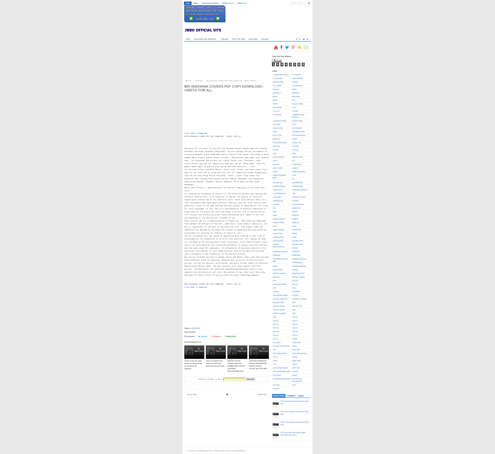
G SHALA (295, 150)
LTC (274, 208)
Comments (291, 396)
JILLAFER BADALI (279, 193)
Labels (301, 396)
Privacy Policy (228, 3)
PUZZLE (295, 281)
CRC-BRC (276, 124)
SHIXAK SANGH (279, 310)
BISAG (275, 100)
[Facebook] (282, 48)
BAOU (275, 96)
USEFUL (295, 372)
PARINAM (276, 255)
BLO (293, 100)
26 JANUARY (278, 78)
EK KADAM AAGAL (299, 135)
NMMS (294, 233)
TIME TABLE (296, 361)
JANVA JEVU (277, 190)
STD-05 (295, 324)
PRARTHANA (278, 270)
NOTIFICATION (278, 237)
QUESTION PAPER (280, 284)
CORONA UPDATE (279, 121)
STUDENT (276, 342)
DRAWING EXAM (298, 132)
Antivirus (276, 89)
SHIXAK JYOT (297, 306)
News (294, 226)
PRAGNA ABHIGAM (299, 266)
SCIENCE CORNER (299, 299)
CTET (294, 124)
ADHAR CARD (278, 82)
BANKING (295, 93)
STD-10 (276, 335)
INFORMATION (297, 183)
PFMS (275, 266)
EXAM (294, 139)
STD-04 (276, 324)
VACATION (277, 375)
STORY (295, 339)
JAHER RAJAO (297, 186)
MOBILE (295, 219)
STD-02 (276, 321)
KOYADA (295, 201)
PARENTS (296, 252)
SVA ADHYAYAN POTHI (281, 346)
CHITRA (295, 111)
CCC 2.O (276, 111)
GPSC (275, 161)
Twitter (203, 336)
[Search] (309, 3)
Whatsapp (231, 336)
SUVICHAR (296, 342)
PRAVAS (295, 270)
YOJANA (276, 389)
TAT (274, 350)
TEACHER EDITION (299, 353)
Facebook (190, 336)
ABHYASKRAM (297, 78)
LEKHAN (276, 204)
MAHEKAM (296, 208)
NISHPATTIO (296, 230)
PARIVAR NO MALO (299, 259)
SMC (294, 310)
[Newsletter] (307, 48)
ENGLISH (276, 139)
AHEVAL (295, 82)
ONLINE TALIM (297, 244)
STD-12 (276, 339)
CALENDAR (277, 107)
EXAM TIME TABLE (280, 143)
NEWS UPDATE (278, 230)
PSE (274, 281)
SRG (294, 313)
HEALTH (295, 168)
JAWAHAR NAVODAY (300, 190)
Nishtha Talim (278, 233)
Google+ (217, 336)
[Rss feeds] (307, 39)
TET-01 (275, 357)
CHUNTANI (195, 328)
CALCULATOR (297, 104)
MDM (275, 215)
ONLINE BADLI (278, 241)
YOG (294, 385)
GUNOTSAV (296, 164)
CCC (294, 107)
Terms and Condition (210, 3)
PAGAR (295, 248)
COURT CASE (297, 121)
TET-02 (294, 357)
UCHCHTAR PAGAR (280, 368)
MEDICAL (295, 215)
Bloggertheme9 (239, 451)
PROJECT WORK (298, 277)
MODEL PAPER (278, 223)
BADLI (294, 89)
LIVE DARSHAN (298, 204)
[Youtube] (277, 48)
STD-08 (276, 332)
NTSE (294, 237)
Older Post (262, 394)
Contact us (241, 3)
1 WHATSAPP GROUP (281, 75)
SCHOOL (295, 295)
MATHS (295, 212)
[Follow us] (304, 39)
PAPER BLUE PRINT (280, 252)
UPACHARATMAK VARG (282, 372)
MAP (275, 212)
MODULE (295, 223)
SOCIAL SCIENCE (279, 313)
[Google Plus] (295, 48)
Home (188, 3)
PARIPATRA (296, 255)
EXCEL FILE (296, 143)
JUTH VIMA (277, 197)
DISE (275, 132)
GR (293, 161)
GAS (274, 153)
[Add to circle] (300, 39)
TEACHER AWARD (280, 353)
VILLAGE (276, 385)
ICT (293, 179)
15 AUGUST (296, 75)
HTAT (294, 175)
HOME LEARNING (298, 172)
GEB (294, 153)
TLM (274, 364)
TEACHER (296, 350)
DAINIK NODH (278, 128)
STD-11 (295, 335)
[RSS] (300, 48)
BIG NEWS (296, 96)
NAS (274, 226)
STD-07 (295, 328)
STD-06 (276, 328)
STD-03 (295, 321)
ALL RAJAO (277, 86)
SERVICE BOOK (279, 306)
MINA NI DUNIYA (279, 219)
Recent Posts (278, 396)
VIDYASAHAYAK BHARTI (282, 379)
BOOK (275, 104)
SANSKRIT (296, 292)
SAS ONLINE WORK (280, 295)
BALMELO (276, 93)
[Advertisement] (226, 61)
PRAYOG (276, 277)
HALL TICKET (278, 168)
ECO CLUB (277, 135)
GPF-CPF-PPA (297, 157)
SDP (294, 303)
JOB (293, 193)
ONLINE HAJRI (297, 241)
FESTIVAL (276, 146)
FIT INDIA (295, 146)
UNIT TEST (296, 368)
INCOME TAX (278, 183)
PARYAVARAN (297, 263)
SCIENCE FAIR (278, 303)
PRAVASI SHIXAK (279, 273)
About (195, 3)
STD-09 (295, 332)
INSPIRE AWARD (279, 186)
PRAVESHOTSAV (298, 273)
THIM (275, 361)
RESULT (295, 284)
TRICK (294, 364)
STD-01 (295, 317)
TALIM (294, 346)
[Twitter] (288, 48)
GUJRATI (276, 164)
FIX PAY (276, 150)
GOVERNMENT (278, 157)
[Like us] (296, 39)
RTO (294, 288)
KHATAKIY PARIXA (299, 197)
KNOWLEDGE (278, 201)
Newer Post (191, 394)
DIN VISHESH (297, 128)
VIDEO (294, 375)
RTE (274, 288)
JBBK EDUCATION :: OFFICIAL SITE (211, 451)
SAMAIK (276, 292)
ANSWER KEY (297, 86)
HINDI (275, 172)
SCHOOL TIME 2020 (280, 299)
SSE (274, 317)
